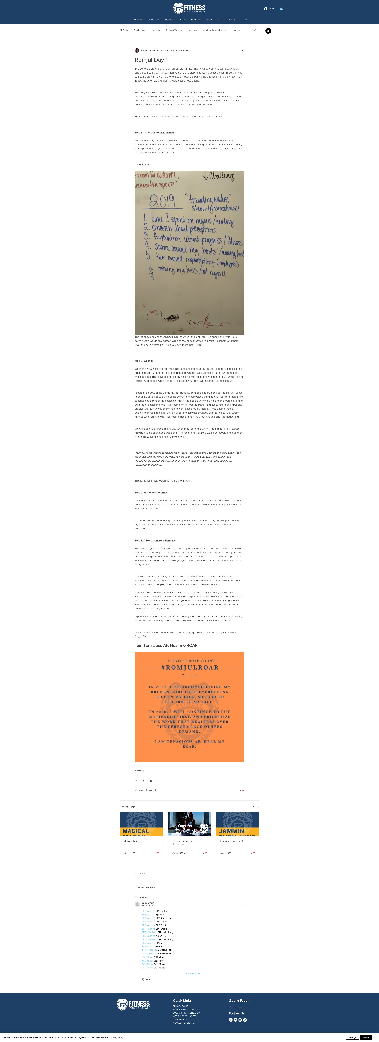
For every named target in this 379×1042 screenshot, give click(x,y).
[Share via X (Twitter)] (143, 780)
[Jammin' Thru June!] (237, 824)
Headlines (192, 30)
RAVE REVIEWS (180, 1019)
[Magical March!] (141, 824)
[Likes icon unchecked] (144, 979)
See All (256, 806)
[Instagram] (235, 1020)
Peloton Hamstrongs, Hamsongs (184, 843)
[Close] (375, 1037)
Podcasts (155, 30)
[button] (281, 8)
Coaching (139, 771)
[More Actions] (242, 904)
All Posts (124, 30)
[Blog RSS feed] (268, 31)
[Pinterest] (245, 1020)
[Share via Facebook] (136, 780)
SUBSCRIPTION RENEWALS (186, 1013)
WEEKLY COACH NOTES (184, 1016)
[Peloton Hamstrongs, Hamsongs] (189, 824)
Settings (352, 1037)
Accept (366, 1037)
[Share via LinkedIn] (150, 780)
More (234, 30)
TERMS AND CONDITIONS (185, 1009)
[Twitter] (240, 1020)
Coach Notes (140, 30)
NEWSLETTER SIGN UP (184, 1022)
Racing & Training (174, 30)
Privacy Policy (117, 1037)
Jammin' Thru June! (231, 841)
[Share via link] (157, 780)
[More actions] (242, 50)
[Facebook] (231, 1020)
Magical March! (132, 841)
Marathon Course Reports (215, 30)
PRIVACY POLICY (181, 1006)
